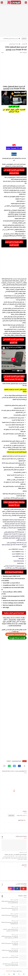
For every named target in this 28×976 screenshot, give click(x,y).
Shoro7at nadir (9, 971)
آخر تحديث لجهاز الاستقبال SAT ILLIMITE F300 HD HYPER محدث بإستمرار (10, 964)
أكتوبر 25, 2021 (14, 941)
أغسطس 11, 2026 (14, 899)
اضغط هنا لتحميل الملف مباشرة (14, 612)
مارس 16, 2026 (14, 906)
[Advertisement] (14, 21)
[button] (19, 766)
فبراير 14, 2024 (14, 927)
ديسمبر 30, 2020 (23, 852)
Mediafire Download (15, 634)
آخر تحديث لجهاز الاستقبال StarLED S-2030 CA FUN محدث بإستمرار (10, 930)
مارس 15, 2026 (14, 962)
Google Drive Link (16, 637)
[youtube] (24, 888)
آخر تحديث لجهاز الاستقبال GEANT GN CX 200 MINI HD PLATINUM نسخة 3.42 (10, 38)
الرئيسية (23, 44)
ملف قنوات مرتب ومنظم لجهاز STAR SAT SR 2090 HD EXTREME (10, 951)
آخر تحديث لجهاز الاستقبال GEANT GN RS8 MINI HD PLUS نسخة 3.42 (10, 902)
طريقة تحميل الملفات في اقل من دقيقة (16, 854)
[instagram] (11, 888)
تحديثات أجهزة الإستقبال (14, 44)
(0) (2, 52)
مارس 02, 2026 (14, 920)
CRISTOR (8, 761)
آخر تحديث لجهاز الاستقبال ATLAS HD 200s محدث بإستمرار (9, 909)
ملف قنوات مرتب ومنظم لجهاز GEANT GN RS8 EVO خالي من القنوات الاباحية (9, 937)
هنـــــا (11, 631)
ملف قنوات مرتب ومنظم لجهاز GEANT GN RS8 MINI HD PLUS (9, 923)
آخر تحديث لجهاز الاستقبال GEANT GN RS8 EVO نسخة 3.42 (10, 916)
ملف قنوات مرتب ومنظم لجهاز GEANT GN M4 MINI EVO (9, 944)
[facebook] (17, 888)
